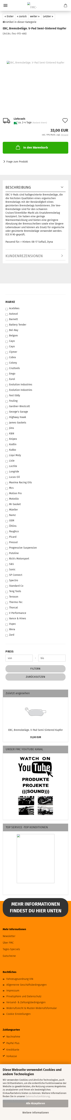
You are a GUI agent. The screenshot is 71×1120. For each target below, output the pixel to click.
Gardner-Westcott (19, 406)
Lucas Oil (14, 477)
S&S (11, 564)
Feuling (13, 400)
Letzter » (48, 16)
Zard (11, 634)
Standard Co (16, 585)
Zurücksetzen (35, 676)
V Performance (17, 613)
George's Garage (18, 411)
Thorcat (13, 607)
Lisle (12, 460)
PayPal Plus (12, 1043)
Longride (14, 471)
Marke (10, 302)
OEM (11, 520)
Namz (12, 515)
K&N (11, 433)
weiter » (35, 16)
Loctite (13, 466)
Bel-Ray (13, 330)
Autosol (13, 313)
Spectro (13, 580)
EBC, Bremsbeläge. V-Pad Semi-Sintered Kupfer (35, 730)
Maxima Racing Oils (20, 482)
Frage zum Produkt (17, 161)
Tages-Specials (11, 949)
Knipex (13, 438)
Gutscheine (9, 956)
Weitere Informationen (35, 1112)
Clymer (13, 351)
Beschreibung (18, 187)
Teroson (13, 596)
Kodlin (12, 444)
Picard (12, 536)
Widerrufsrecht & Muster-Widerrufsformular (31, 1008)
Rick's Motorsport (19, 558)
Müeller (13, 509)
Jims (11, 428)
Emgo (12, 373)
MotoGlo (14, 498)
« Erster (9, 16)
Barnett (13, 319)
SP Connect (15, 575)
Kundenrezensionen (24, 256)
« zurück (22, 16)
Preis (9, 651)
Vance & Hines (17, 618)
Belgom (13, 335)
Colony (13, 362)
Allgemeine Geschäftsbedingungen (26, 984)
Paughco (14, 531)
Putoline (14, 553)
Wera (12, 629)
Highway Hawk (17, 417)
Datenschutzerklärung (38, 1096)
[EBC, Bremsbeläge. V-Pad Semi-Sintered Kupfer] (35, 62)
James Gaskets (17, 422)
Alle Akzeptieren (35, 1103)
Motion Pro (15, 493)
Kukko (12, 449)
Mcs (11, 487)
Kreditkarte (12, 1049)
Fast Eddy (14, 395)
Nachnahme (13, 1036)
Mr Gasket (15, 504)
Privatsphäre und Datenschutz (23, 996)
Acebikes (14, 308)
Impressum (12, 990)
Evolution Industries (20, 384)
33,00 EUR (35, 737)
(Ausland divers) (39, 123)
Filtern (35, 668)
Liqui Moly (15, 455)
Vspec (12, 623)
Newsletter (9, 936)
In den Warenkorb (35, 147)
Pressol (13, 542)
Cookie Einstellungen (18, 1014)
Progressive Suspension (23, 547)
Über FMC (8, 942)
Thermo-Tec (16, 602)
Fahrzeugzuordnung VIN (19, 979)
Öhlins (13, 526)
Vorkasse (11, 1056)
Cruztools (14, 368)
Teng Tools (15, 591)
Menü (5, 5)
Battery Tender (17, 324)
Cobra (12, 357)
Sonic (12, 569)
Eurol (12, 379)
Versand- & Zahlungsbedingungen (26, 1002)
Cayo (12, 341)
